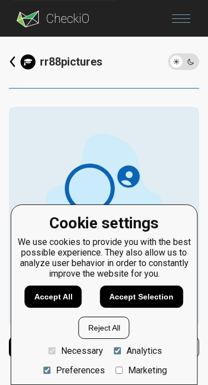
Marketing (147, 370)
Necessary (82, 351)
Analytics (144, 351)
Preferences (80, 370)
